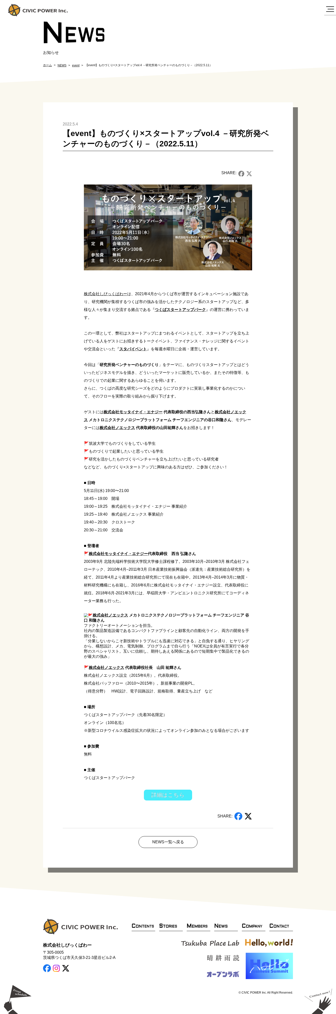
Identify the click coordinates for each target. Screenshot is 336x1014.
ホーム (47, 65)
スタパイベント (133, 349)
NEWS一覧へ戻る (168, 842)
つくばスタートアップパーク (180, 309)
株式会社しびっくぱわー (105, 294)
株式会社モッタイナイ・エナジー (133, 412)
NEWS (62, 65)
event (75, 65)
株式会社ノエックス (117, 428)
